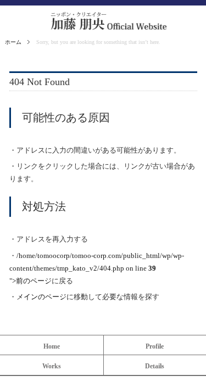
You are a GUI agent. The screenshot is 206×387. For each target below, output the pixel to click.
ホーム (13, 42)
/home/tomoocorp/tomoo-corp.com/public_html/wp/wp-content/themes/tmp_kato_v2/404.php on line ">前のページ (96, 268)
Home (51, 346)
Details (154, 366)
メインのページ (41, 297)
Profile (155, 346)
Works (51, 366)
